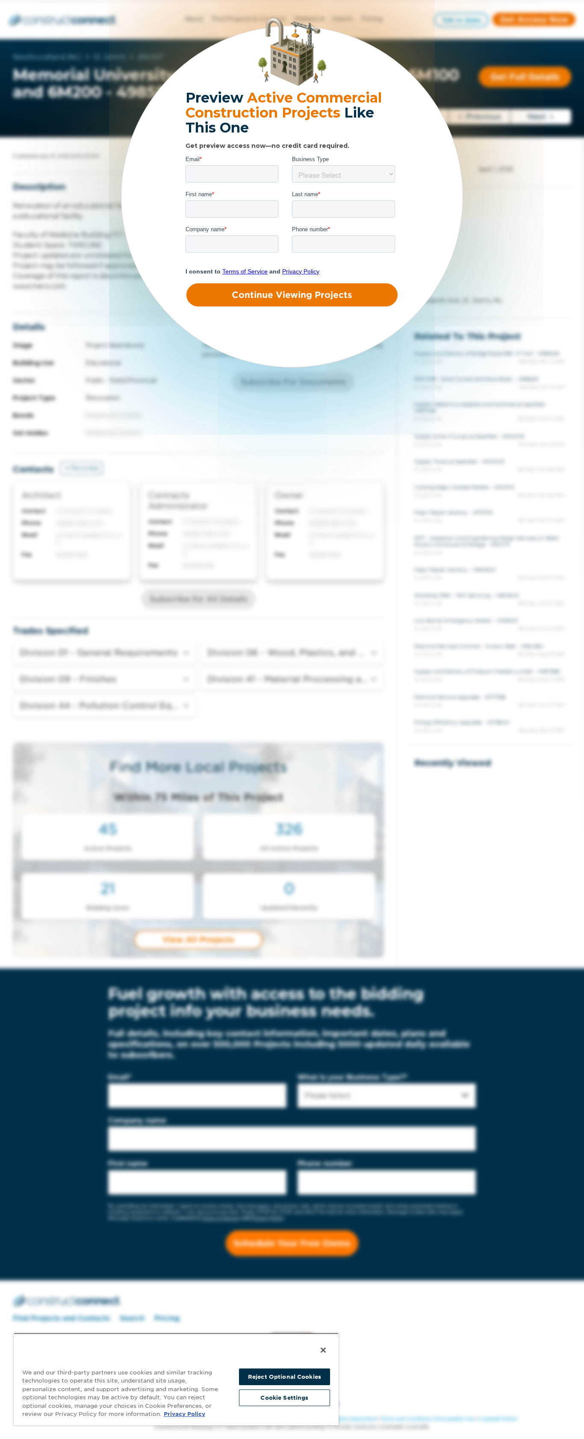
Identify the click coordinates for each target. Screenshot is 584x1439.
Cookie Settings (284, 1398)
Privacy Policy (184, 1414)
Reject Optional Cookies (284, 1377)
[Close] (323, 1350)
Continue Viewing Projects (292, 295)
